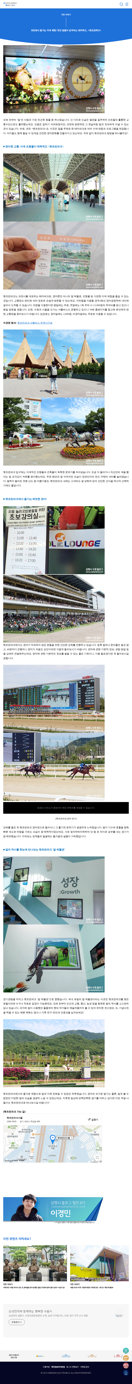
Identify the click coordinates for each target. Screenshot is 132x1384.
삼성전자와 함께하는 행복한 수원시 (30, 1311)
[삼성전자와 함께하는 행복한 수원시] (10, 4)
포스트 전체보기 (72, 1366)
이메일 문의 (84, 1366)
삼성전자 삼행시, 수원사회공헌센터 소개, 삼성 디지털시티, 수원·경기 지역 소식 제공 (48, 1315)
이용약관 (46, 1366)
